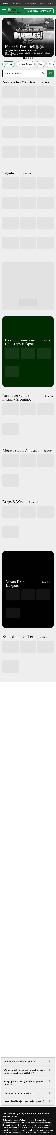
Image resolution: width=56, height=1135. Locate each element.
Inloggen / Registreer (39, 10)
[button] (8, 64)
